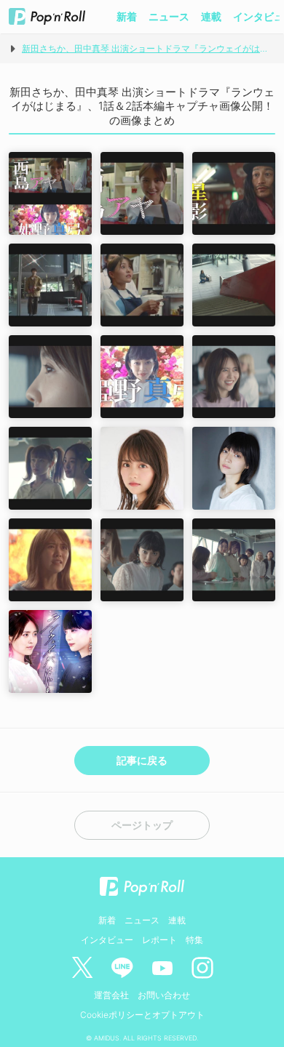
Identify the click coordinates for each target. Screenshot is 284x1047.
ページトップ (142, 825)
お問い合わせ (164, 995)
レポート (159, 939)
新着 (127, 16)
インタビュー (107, 939)
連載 (211, 16)
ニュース (169, 16)
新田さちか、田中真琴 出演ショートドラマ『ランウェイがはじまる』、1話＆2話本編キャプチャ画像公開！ (148, 48)
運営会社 (111, 995)
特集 (194, 939)
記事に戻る (142, 760)
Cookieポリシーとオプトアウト (142, 1014)
